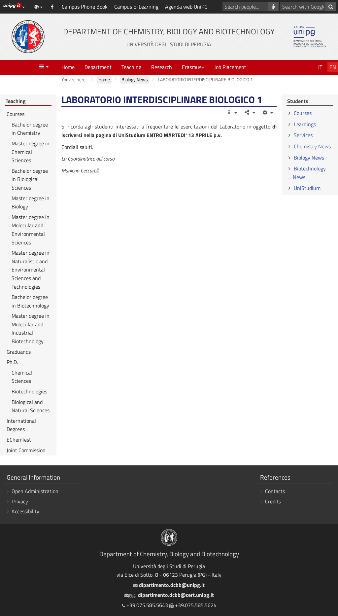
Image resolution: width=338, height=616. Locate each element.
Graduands (19, 352)
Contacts (275, 491)
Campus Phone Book (85, 7)
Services (303, 135)
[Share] (249, 112)
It (320, 67)
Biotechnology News (309, 172)
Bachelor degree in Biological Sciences (30, 179)
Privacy (20, 501)
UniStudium (307, 188)
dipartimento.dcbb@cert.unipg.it (171, 595)
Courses (15, 114)
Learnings (305, 124)
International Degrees (21, 425)
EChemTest (19, 440)
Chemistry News (312, 146)
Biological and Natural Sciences (31, 406)
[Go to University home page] (28, 36)
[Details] (231, 112)
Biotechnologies (29, 391)
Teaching (131, 67)
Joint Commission (26, 450)
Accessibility (25, 511)
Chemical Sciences (22, 377)
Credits (273, 501)
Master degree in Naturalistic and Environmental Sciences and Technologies (31, 269)
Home (68, 67)
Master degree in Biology (31, 202)
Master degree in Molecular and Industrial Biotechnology (31, 328)
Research (161, 67)
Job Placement (230, 67)
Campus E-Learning (136, 7)
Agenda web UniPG (186, 7)
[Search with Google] (330, 6)
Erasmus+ (193, 67)
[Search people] (273, 6)
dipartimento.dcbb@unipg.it (171, 585)
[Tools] (267, 112)
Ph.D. (12, 362)
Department (98, 67)
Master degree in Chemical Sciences (31, 151)
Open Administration (35, 491)
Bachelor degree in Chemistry (30, 129)
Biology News (309, 158)
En (332, 67)
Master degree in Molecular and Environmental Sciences (31, 229)
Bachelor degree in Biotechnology (30, 301)
